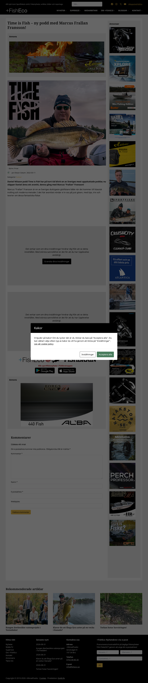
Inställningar (88, 354)
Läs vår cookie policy (44, 344)
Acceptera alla (105, 354)
